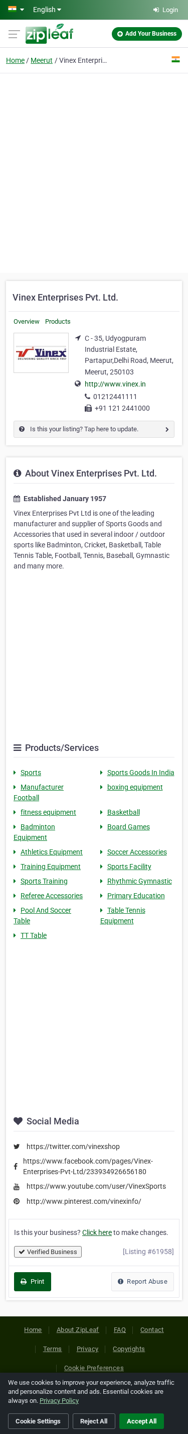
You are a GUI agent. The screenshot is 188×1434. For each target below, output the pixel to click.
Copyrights (129, 1349)
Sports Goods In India (140, 773)
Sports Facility (129, 867)
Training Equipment (51, 867)
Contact (152, 1329)
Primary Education (136, 896)
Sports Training (44, 881)
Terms (52, 1349)
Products (58, 321)
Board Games (128, 827)
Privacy (88, 1349)
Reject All (93, 1421)
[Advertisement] (94, 171)
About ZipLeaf (78, 1329)
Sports (31, 773)
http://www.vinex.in (115, 384)
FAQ (120, 1329)
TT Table (34, 935)
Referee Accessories (52, 896)
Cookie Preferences (94, 1368)
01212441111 (115, 397)
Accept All (141, 1421)
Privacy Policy (59, 1400)
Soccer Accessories (137, 852)
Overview (27, 321)
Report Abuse (146, 1281)
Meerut (42, 60)
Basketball (123, 812)
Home (15, 60)
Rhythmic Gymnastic (139, 881)
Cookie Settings (38, 1421)
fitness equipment (48, 812)
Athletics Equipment (52, 852)
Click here (97, 1232)
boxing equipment (135, 787)
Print (36, 1281)
